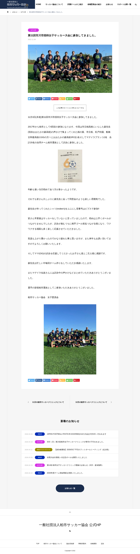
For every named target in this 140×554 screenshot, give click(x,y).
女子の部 (33, 30)
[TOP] (70, 512)
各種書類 (93, 543)
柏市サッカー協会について (53, 543)
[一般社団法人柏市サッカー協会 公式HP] (17, 4)
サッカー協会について (54, 4)
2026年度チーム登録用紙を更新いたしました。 (65, 473)
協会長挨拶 (70, 543)
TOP (37, 543)
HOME (38, 4)
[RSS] (70, 531)
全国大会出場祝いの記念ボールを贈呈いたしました (67, 457)
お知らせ (109, 4)
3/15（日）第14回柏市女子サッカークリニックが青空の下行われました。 (76, 442)
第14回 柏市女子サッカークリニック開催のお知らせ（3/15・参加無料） (75, 465)
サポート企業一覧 (124, 4)
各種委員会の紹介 (95, 4)
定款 (102, 543)
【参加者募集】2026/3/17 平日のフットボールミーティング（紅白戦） (82, 450)
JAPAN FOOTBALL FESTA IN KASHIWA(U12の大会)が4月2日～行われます (76, 434)
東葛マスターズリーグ (43, 449)
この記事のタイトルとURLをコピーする (70, 108)
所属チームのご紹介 (75, 4)
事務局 (40, 434)
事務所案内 (82, 543)
